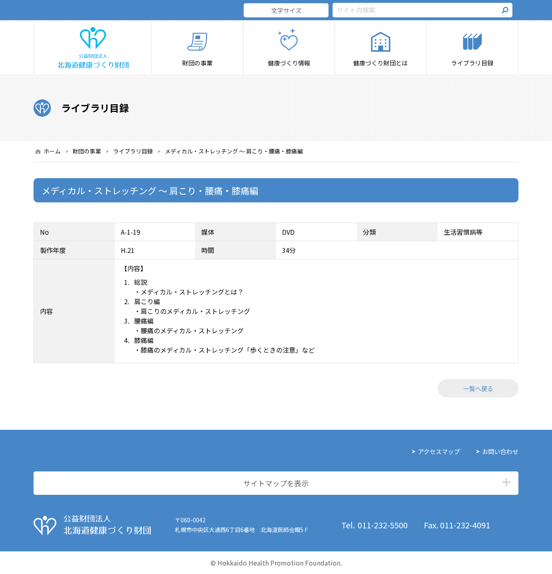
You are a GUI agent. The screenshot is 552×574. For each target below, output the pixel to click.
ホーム (52, 151)
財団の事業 (87, 151)
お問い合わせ (500, 451)
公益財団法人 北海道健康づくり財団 (92, 525)
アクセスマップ (439, 451)
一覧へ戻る (478, 388)
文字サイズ (286, 10)
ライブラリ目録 (133, 151)
